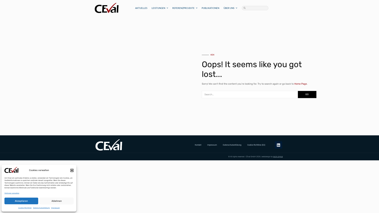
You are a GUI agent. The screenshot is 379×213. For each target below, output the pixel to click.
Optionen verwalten (11, 193)
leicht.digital (278, 157)
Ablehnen (57, 201)
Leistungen (158, 8)
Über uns (229, 8)
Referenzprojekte (183, 8)
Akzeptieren (21, 201)
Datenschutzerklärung (41, 208)
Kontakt (198, 145)
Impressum (55, 208)
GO (307, 94)
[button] (71, 170)
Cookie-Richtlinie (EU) (256, 145)
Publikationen (210, 8)
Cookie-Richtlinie (25, 208)
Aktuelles (141, 8)
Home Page (300, 83)
